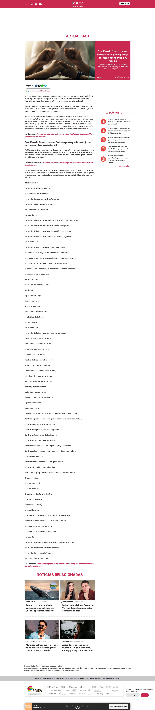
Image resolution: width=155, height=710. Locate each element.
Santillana (73, 687)
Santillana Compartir (84, 687)
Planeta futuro (105, 690)
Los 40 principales (63, 687)
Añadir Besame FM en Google (40, 91)
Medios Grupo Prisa (34, 694)
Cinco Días (82, 690)
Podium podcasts (73, 693)
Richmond (52, 693)
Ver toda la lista (124, 166)
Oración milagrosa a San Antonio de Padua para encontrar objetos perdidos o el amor (59, 565)
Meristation (110, 693)
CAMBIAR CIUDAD (118, 706)
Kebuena (113, 690)
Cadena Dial (90, 690)
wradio (74, 690)
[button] (27, 4)
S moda (91, 693)
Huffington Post (56, 690)
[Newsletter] (40, 4)
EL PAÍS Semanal (97, 690)
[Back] (67, 706)
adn (107, 687)
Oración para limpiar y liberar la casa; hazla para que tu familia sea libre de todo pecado (58, 135)
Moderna (62, 693)
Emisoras (46, 679)
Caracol (115, 687)
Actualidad (77, 36)
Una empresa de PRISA (34, 689)
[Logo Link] (77, 4)
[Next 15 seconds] (82, 706)
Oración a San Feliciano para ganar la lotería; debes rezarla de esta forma (59, 163)
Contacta (37, 679)
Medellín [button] (36, 705)
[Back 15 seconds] (72, 706)
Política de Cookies (93, 679)
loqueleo (100, 693)
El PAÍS (53, 687)
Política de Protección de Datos (73, 679)
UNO (68, 690)
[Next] (87, 706)
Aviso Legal (56, 679)
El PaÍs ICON (82, 693)
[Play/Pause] (77, 706)
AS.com (100, 687)
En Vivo (125, 3)
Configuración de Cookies (111, 679)
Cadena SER (93, 687)
